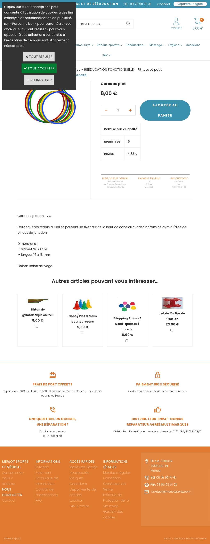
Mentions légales (117, 472)
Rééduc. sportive (108, 45)
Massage (156, 45)
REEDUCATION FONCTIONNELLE (109, 69)
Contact (8, 500)
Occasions (193, 45)
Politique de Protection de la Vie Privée (116, 500)
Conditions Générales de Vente (114, 484)
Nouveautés (79, 472)
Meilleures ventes (83, 467)
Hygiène (173, 45)
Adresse (8, 484)
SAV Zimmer (79, 506)
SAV (105, 55)
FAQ (39, 500)
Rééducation (134, 45)
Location (76, 500)
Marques (77, 478)
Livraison (42, 467)
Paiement (43, 472)
